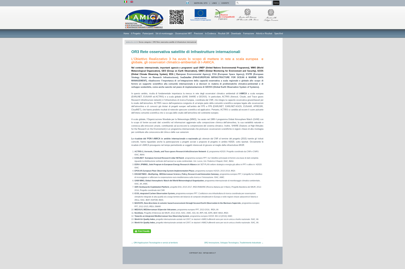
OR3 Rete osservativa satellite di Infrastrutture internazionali (185, 52)
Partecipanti (148, 33)
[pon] (176, 24)
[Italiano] (125, 2)
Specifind (278, 33)
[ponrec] (224, 21)
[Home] (144, 29)
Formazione (248, 33)
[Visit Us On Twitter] (187, 4)
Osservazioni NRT (183, 33)
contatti (225, 3)
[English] (131, 2)
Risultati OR (223, 33)
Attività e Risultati (264, 33)
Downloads (236, 33)
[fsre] (201, 21)
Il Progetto (135, 33)
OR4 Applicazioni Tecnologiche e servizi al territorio (154, 243)
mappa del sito (200, 3)
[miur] (248, 21)
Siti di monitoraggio (164, 33)
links (214, 3)
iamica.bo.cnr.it (131, 42)
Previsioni (198, 33)
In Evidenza (210, 33)
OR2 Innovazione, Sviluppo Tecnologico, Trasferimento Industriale (233, 243)
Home (126, 33)
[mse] (271, 21)
